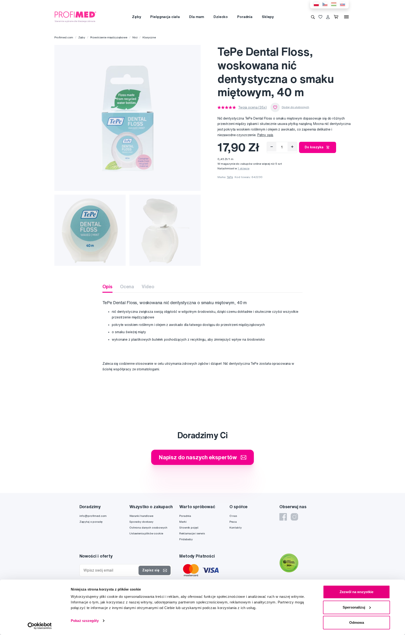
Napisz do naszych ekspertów (198, 457)
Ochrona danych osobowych (148, 527)
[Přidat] (292, 146)
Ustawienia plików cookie (146, 533)
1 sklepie (243, 168)
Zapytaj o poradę (90, 521)
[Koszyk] (337, 17)
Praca (233, 521)
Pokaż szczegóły (85, 621)
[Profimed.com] (75, 16)
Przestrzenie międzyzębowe (109, 37)
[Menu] (346, 17)
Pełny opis (265, 135)
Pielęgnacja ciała (165, 16)
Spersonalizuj (354, 607)
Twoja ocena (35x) (252, 107)
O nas (233, 515)
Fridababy (186, 539)
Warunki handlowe (141, 515)
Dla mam (196, 16)
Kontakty (235, 527)
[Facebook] (283, 517)
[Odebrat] (271, 146)
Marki (182, 521)
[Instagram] (294, 517)
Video (148, 286)
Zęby (136, 16)
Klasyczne (149, 37)
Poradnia (244, 16)
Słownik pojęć (188, 527)
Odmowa (356, 622)
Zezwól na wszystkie (356, 592)
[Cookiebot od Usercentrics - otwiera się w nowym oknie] (39, 625)
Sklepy (268, 16)
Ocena (127, 286)
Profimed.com (63, 37)
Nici (134, 37)
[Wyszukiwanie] (313, 17)
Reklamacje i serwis (192, 533)
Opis (107, 286)
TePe (230, 177)
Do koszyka (314, 147)
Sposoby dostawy (141, 521)
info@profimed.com (93, 515)
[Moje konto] (328, 17)
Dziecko (221, 16)
